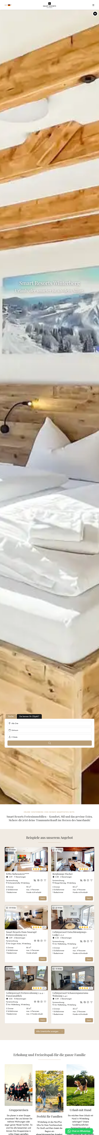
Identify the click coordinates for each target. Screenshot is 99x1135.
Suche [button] (11, 716)
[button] (95, 13)
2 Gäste (14, 737)
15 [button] (58, 968)
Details (42, 898)
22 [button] (58, 849)
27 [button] (12, 849)
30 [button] (12, 907)
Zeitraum (14, 730)
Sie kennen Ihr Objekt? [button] (29, 716)
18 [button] (12, 968)
